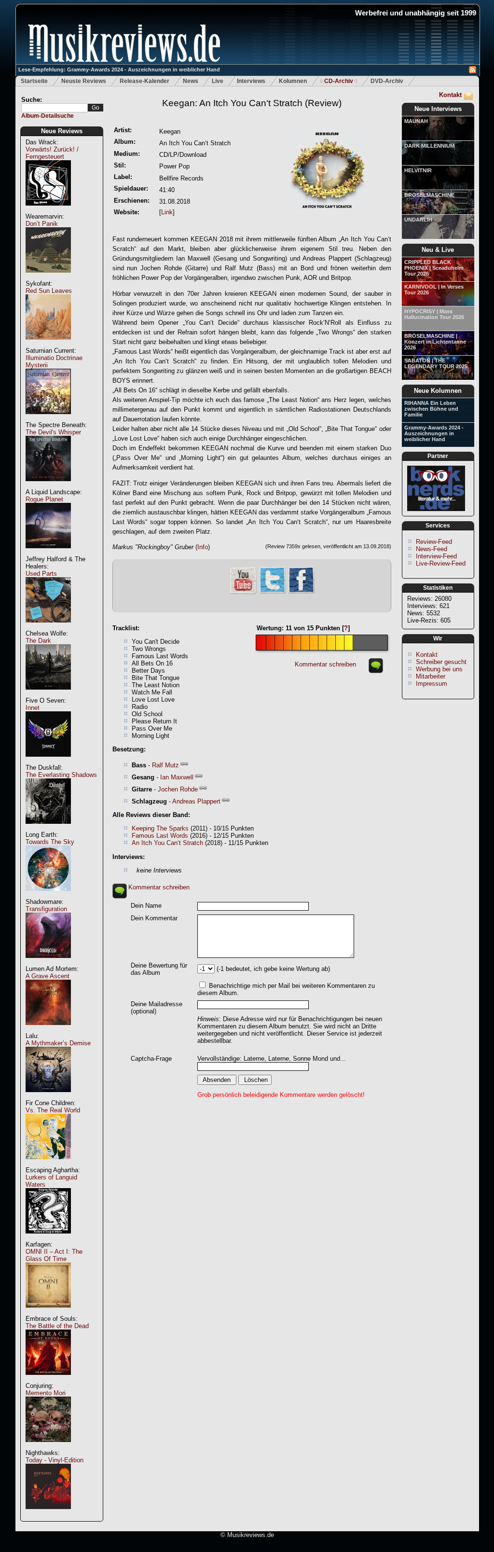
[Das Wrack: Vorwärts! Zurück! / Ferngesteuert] (48, 210)
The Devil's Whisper (53, 432)
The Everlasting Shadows (61, 774)
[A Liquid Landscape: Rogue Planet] (48, 553)
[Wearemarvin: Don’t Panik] (48, 277)
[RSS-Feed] (472, 71)
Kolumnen (293, 81)
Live (217, 81)
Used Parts (41, 573)
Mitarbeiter (430, 676)
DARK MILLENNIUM (429, 146)
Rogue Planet (44, 499)
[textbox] (54, 107)
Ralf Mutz (165, 765)
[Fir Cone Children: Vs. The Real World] (48, 1164)
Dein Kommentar (154, 918)
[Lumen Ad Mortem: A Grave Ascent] (48, 1030)
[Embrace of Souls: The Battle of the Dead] (48, 1380)
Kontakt (450, 94)
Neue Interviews (438, 108)
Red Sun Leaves (49, 290)
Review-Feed (434, 541)
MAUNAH (416, 121)
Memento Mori (46, 1393)
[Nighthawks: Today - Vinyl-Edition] (48, 1514)
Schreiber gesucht (441, 661)
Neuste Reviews (83, 81)
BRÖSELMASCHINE (429, 195)
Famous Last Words (160, 835)
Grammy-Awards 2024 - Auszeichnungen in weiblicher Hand (434, 433)
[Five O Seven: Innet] (48, 761)
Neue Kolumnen (438, 390)
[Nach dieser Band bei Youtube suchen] (243, 592)
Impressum (431, 683)
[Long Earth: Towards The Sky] (48, 896)
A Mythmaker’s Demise (58, 1043)
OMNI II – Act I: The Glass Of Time (54, 1255)
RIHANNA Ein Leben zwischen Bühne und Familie (431, 408)
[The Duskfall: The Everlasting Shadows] (48, 828)
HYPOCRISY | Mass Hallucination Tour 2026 (434, 314)
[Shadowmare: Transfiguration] (48, 963)
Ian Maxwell (176, 777)
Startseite (34, 81)
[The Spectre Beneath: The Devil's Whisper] (48, 486)
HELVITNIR (418, 170)
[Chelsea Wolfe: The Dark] (48, 694)
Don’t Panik (42, 223)
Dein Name (146, 905)
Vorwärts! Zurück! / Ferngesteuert (52, 153)
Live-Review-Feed (441, 563)
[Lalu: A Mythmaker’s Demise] (48, 1097)
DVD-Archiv (386, 81)
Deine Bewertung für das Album (159, 969)
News (190, 81)
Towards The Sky (50, 841)
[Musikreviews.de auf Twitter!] (272, 592)
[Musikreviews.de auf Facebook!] (301, 592)
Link (167, 212)
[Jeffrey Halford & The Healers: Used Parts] (48, 627)
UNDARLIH (418, 219)
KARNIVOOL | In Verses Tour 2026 (434, 289)
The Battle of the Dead (57, 1326)
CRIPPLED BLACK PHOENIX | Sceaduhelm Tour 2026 (434, 268)
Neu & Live (438, 249)
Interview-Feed (436, 556)
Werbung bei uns (439, 669)
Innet (33, 707)
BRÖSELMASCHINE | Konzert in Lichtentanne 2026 (435, 341)
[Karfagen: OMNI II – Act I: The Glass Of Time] (48, 1312)
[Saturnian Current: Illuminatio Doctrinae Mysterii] (48, 419)
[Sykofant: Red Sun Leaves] (48, 344)
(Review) (252, 103)
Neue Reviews (61, 131)
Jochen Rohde (178, 789)
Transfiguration (46, 909)
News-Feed (431, 549)
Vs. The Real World (53, 1110)
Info (202, 547)
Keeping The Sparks (160, 828)
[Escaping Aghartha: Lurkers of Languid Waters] (48, 1238)
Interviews (251, 81)
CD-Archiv (338, 81)
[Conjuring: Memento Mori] (48, 1447)
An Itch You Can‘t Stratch (167, 842)
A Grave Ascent (47, 976)
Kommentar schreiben (325, 664)
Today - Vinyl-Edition (54, 1460)
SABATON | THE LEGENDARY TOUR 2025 (435, 363)
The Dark (38, 640)
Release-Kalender (144, 81)
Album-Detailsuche (47, 115)
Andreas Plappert (196, 801)
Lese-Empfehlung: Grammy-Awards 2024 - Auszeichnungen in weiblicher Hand (119, 69)
